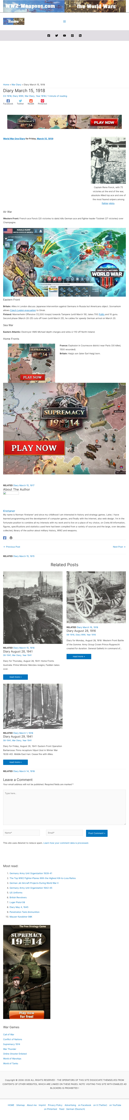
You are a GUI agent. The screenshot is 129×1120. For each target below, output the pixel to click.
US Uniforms (16, 892)
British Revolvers (18, 897)
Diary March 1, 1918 (23, 733)
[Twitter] (57, 36)
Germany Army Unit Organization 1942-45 (31, 888)
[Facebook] (49, 36)
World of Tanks (10, 1063)
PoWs (101, 314)
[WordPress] (11, 537)
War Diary (30, 96)
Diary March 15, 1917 (23, 485)
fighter (105, 203)
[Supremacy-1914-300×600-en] (26, 972)
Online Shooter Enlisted (15, 1053)
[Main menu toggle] (64, 21)
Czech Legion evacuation (23, 310)
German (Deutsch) (75, 1109)
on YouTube (115, 1105)
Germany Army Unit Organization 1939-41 (31, 873)
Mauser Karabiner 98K (21, 916)
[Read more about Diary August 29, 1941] (33, 706)
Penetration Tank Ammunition (24, 912)
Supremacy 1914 (11, 1044)
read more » (15, 677)
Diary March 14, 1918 (24, 771)
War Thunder (9, 1049)
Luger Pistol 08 (17, 902)
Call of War (8, 1034)
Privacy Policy (55, 1105)
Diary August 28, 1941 (18, 651)
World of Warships (12, 1058)
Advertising (70, 1105)
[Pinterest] (72, 36)
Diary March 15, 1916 (24, 648)
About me (32, 1105)
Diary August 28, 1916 (81, 630)
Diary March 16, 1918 (87, 627)
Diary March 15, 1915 (23, 556)
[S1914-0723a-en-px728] (64, 121)
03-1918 (7, 96)
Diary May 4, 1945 (19, 907)
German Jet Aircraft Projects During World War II (34, 883)
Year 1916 (91, 635)
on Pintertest (50, 1109)
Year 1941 (27, 655)
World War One (11, 138)
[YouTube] (64, 36)
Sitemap (20, 1105)
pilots (111, 203)
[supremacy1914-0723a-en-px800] (64, 428)
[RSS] (80, 36)
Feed (61, 1109)
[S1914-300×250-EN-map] (31, 363)
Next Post (119, 547)
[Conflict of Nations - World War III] (64, 262)
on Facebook (84, 1105)
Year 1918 (41, 96)
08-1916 (70, 635)
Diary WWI (18, 96)
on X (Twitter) (100, 1105)
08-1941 (7, 655)
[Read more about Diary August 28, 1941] (33, 607)
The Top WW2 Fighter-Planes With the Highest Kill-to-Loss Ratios (43, 878)
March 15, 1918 (45, 138)
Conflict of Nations (12, 1039)
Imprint (42, 1105)
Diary (22, 138)
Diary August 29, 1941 (18, 736)
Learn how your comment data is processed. (66, 843)
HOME (11, 1105)
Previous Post (11, 547)
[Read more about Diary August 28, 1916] (96, 597)
